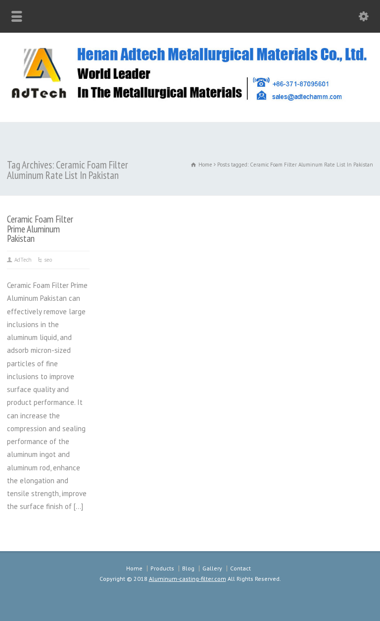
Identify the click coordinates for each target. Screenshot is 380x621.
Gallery (212, 568)
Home (134, 568)
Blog (188, 568)
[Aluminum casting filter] (190, 100)
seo (48, 259)
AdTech (23, 259)
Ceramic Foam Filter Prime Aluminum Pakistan (40, 228)
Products (162, 568)
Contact (240, 568)
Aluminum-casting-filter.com (187, 578)
